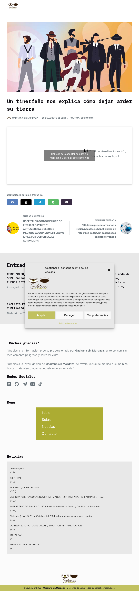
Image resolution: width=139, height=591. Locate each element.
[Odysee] (17, 384)
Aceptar (41, 315)
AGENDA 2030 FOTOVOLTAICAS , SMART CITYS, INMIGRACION (46, 525)
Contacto (49, 434)
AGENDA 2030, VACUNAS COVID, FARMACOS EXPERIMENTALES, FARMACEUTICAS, (57, 497)
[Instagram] (32, 384)
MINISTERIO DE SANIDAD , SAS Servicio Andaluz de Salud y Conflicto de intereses (55, 506)
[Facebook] (12, 202)
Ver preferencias (97, 315)
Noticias (48, 427)
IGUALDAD (16, 535)
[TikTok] (40, 384)
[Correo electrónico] (66, 202)
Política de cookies (68, 323)
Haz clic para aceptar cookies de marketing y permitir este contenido (69, 155)
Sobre (46, 420)
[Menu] (130, 5)
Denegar (69, 315)
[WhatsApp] (53, 202)
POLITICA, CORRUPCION (82, 118)
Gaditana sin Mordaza (89, 350)
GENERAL (16, 478)
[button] (109, 270)
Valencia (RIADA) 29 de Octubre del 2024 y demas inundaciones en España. (51, 516)
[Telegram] (39, 202)
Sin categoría (17, 468)
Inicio (46, 413)
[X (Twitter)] (26, 202)
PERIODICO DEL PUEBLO (24, 544)
